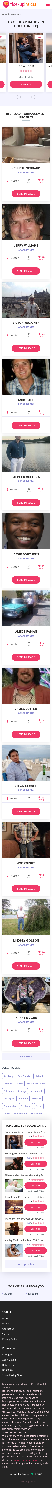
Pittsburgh (26, 1106)
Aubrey (8, 1293)
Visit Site (26, 84)
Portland (36, 1098)
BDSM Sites (8, 1370)
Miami (39, 1076)
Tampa (19, 1083)
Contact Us (8, 1328)
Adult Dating (9, 1359)
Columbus (9, 1091)
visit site (35, 1142)
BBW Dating (8, 1365)
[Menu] (48, 4)
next (31, 97)
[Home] (19, 4)
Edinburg (33, 1293)
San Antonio (20, 1113)
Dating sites (8, 1354)
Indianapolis (36, 1091)
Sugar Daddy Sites (12, 1375)
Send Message (26, 193)
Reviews (6, 1323)
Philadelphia (10, 1106)
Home (5, 1318)
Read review (26, 77)
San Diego (9, 1076)
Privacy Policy (9, 1339)
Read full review (35, 1147)
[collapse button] (26, 1056)
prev (20, 97)
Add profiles (26, 1264)
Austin (39, 1106)
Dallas (7, 1113)
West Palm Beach (36, 1083)
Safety (5, 1334)
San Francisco (25, 1076)
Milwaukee (36, 1113)
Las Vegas (9, 1098)
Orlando (8, 1083)
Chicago (22, 1091)
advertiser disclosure (25, 1460)
